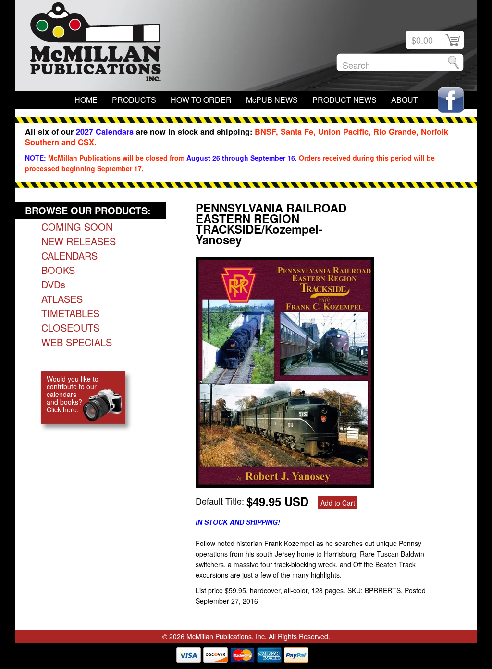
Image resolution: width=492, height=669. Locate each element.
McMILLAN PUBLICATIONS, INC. (95, 44)
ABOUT (404, 99)
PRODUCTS (134, 99)
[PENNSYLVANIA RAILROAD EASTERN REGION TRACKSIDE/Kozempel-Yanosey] (285, 484)
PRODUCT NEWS (344, 99)
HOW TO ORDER (201, 99)
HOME (86, 99)
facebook (451, 100)
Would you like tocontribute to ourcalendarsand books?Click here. (72, 394)
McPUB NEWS (272, 99)
